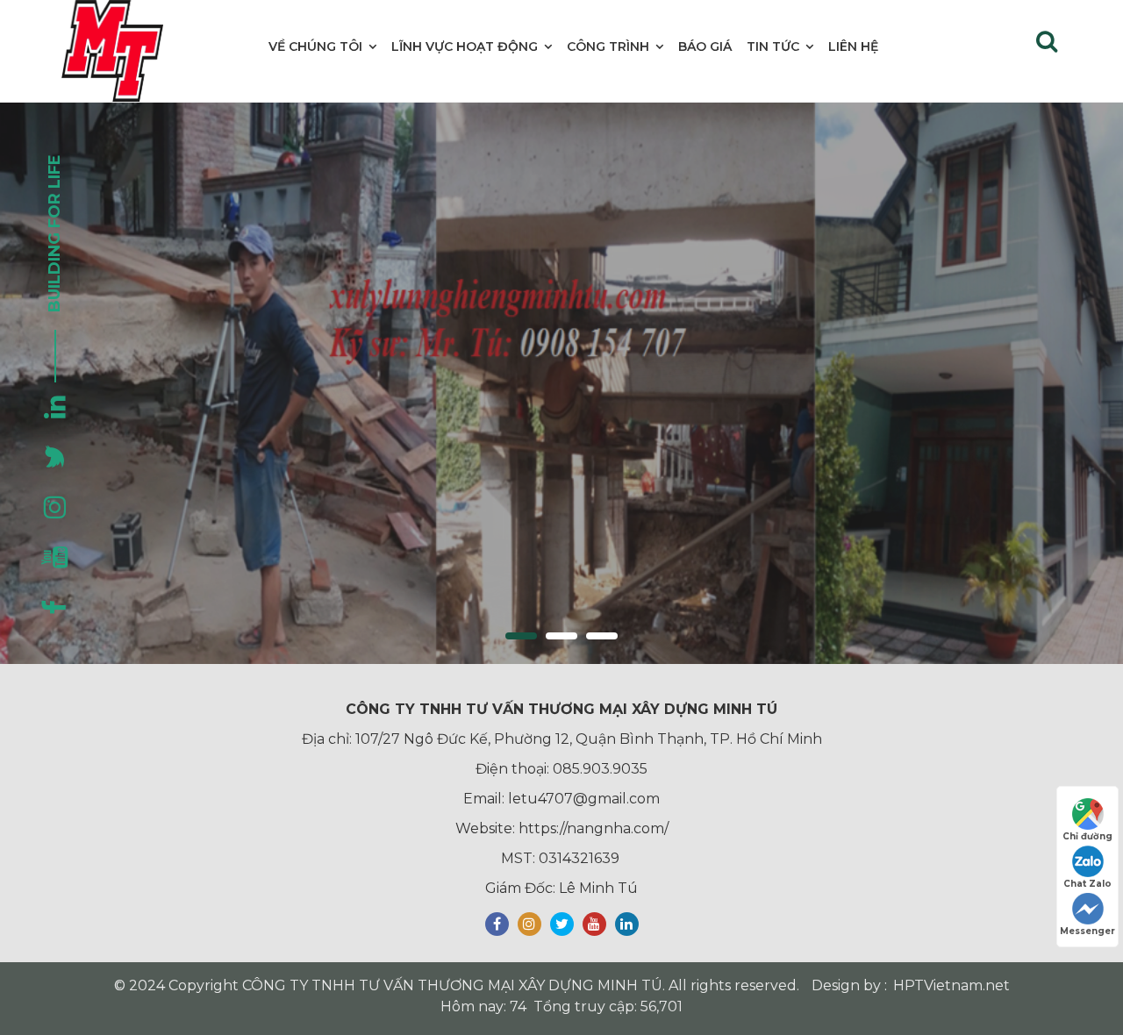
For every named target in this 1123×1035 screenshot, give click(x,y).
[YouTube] (594, 924)
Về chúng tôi (315, 46)
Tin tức (773, 46)
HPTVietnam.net (951, 985)
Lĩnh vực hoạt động (464, 46)
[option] (561, 383)
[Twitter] (562, 924)
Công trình (608, 46)
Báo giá (705, 46)
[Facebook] (497, 924)
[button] (521, 635)
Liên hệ (853, 46)
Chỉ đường (1087, 836)
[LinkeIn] (627, 924)
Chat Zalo (1087, 883)
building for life (54, 233)
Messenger (1087, 931)
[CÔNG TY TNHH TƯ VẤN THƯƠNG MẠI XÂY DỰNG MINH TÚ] (112, 51)
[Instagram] (529, 924)
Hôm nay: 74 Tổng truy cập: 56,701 (561, 1006)
